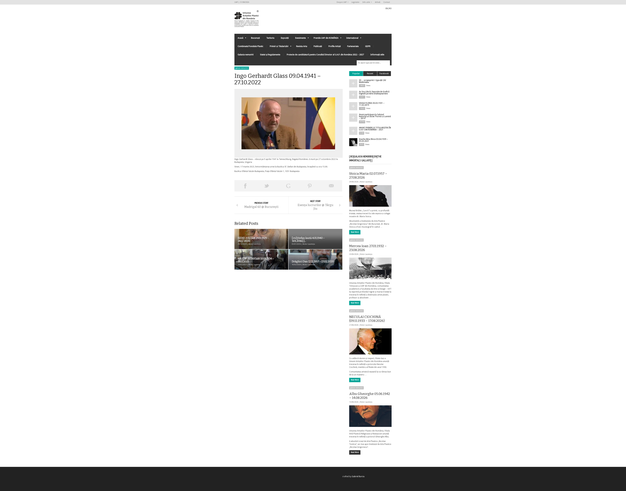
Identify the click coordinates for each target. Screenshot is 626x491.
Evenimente (299, 39)
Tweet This (266, 186)
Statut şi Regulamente (270, 54)
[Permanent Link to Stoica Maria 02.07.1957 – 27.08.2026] (370, 196)
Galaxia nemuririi (245, 54)
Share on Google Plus (288, 186)
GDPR (367, 46)
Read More (355, 232)
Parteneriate (353, 46)
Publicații (318, 46)
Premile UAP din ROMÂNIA (324, 39)
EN (387, 8)
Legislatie (355, 2)
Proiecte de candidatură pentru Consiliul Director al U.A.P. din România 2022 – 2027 (325, 54)
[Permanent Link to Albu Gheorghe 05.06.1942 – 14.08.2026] (370, 416)
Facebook (384, 73)
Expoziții (285, 38)
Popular (356, 73)
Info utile (365, 2)
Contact (386, 2)
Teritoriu (270, 38)
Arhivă (377, 2)
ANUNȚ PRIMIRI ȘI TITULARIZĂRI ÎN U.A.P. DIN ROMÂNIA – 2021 (375, 129)
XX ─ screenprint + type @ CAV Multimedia (372, 81)
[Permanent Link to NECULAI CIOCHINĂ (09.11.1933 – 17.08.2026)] (370, 341)
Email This (331, 186)
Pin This (309, 186)
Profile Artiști (334, 46)
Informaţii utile (377, 54)
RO (390, 8)
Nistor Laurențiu (366, 182)
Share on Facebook (245, 186)
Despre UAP (341, 2)
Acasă (238, 39)
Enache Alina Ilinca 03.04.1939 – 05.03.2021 (373, 140)
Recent (370, 73)
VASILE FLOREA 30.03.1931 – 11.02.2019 (371, 104)
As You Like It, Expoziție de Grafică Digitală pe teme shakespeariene (374, 93)
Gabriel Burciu (358, 476)
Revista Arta (301, 46)
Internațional (350, 39)
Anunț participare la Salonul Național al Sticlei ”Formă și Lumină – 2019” (375, 116)
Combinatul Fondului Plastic (250, 46)
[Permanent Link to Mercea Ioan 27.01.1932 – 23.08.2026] (370, 268)
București (255, 38)
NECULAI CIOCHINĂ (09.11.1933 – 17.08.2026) (367, 319)
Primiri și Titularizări (277, 47)
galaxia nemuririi (241, 68)
